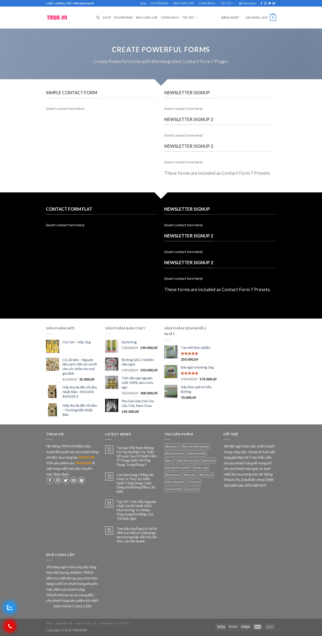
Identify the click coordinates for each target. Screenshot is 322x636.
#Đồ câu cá (205, 475)
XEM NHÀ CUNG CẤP (72, 606)
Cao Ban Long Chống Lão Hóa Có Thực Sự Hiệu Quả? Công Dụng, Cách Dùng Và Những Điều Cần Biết (136, 482)
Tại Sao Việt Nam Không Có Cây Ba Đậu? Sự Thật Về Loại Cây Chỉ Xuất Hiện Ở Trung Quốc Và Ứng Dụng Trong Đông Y (136, 456)
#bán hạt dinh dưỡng (195, 446)
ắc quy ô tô (192, 489)
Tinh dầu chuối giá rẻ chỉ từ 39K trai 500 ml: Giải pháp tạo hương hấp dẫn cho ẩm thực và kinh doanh (137, 534)
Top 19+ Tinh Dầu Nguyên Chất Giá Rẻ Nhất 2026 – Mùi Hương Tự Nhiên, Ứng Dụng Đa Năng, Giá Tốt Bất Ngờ (136, 509)
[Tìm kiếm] (98, 17)
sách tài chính (174, 489)
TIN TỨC (226, 3)
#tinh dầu (189, 475)
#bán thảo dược (175, 453)
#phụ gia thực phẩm (177, 467)
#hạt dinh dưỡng (187, 460)
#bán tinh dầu (197, 453)
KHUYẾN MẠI (159, 3)
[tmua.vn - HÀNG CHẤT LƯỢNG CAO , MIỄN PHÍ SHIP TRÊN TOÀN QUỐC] (68, 18)
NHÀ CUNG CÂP (183, 3)
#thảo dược (173, 475)
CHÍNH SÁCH (206, 3)
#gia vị (169, 460)
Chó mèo (194, 482)
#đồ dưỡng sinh (175, 482)
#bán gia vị (172, 446)
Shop (143, 3)
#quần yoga (200, 467)
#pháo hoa (208, 460)
